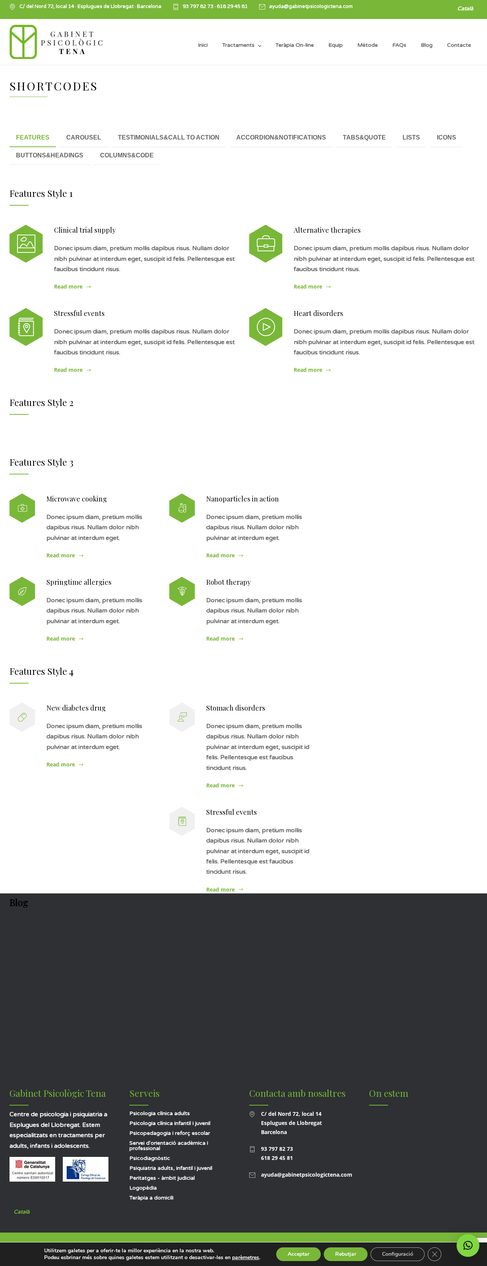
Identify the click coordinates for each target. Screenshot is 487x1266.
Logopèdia (143, 1188)
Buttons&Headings (49, 155)
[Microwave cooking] (22, 508)
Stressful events (79, 313)
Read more (68, 286)
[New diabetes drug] (22, 717)
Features (32, 137)
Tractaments (238, 45)
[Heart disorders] (265, 326)
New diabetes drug (76, 707)
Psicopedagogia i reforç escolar (169, 1133)
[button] (468, 1245)
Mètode (367, 45)
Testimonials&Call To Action (169, 137)
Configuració (397, 1254)
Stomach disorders (235, 707)
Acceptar (298, 1254)
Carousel (83, 137)
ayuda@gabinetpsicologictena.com (311, 7)
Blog (427, 45)
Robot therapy (228, 582)
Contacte (459, 45)
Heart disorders (318, 313)
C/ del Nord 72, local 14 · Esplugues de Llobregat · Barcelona (90, 7)
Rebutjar (345, 1254)
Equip (335, 45)
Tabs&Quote (364, 137)
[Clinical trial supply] (26, 243)
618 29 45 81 (232, 6)
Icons (446, 137)
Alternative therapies (327, 230)
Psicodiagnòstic (149, 1158)
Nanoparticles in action (242, 498)
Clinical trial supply (85, 230)
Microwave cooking (76, 498)
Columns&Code (127, 155)
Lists (411, 137)
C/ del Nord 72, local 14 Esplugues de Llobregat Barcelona (291, 1123)
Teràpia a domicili (151, 1198)
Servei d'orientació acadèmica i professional (168, 1146)
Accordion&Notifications (281, 137)
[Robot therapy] (182, 591)
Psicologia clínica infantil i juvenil (169, 1123)
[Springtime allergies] (22, 591)
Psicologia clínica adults (159, 1113)
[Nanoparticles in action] (182, 508)
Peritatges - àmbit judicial (162, 1178)
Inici (203, 45)
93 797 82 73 (199, 6)
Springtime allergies (78, 582)
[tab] (33, 138)
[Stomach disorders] (182, 717)
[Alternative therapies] (265, 243)
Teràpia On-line (294, 45)
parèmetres (245, 1257)
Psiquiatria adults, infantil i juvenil (170, 1168)
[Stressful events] (26, 326)
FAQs (399, 45)
